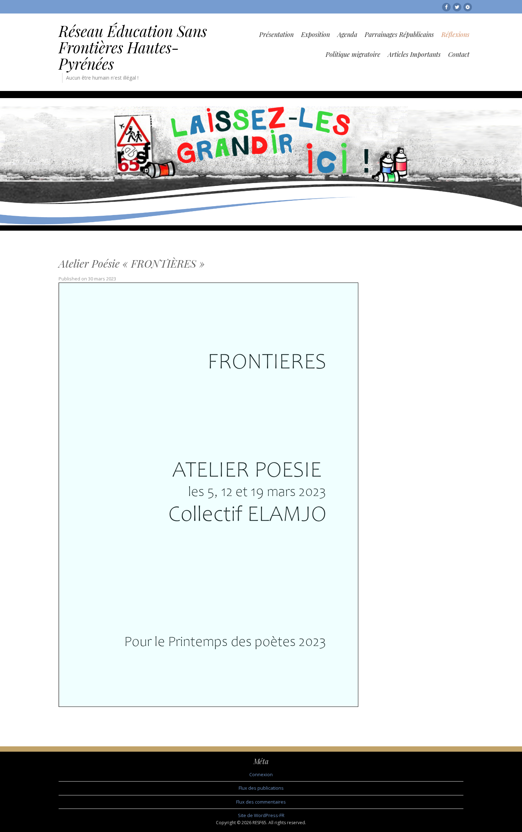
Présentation (276, 34)
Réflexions (455, 34)
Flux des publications (261, 788)
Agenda (347, 34)
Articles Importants (414, 54)
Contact (458, 54)
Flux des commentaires (261, 802)
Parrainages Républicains (399, 34)
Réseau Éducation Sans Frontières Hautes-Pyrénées (133, 47)
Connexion (261, 774)
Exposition (315, 34)
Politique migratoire (353, 54)
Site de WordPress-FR (261, 815)
